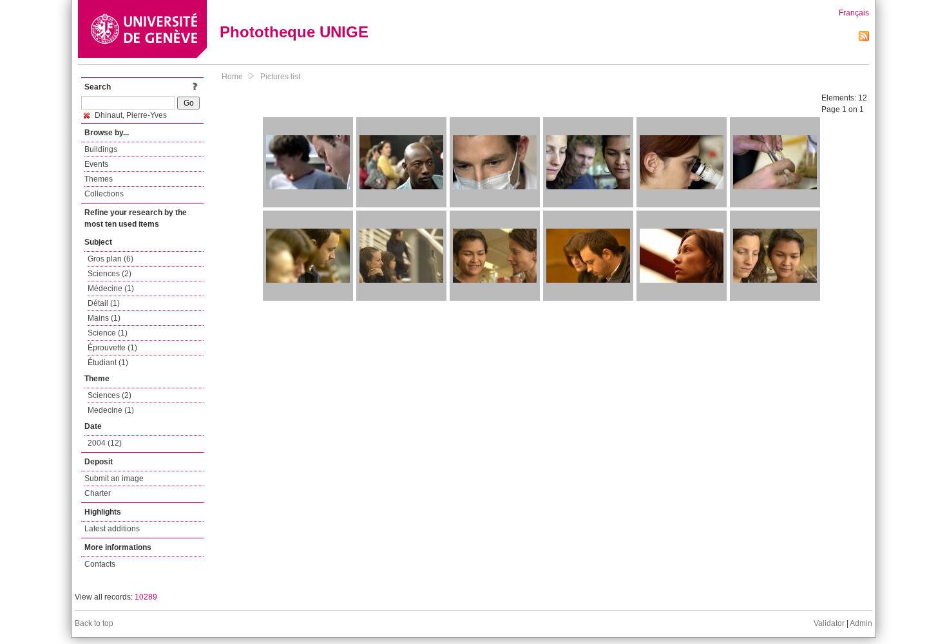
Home (232, 76)
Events (96, 164)
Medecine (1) (111, 410)
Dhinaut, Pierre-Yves (130, 115)
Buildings (100, 149)
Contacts (99, 564)
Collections (104, 193)
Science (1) (108, 332)
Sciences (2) (109, 273)
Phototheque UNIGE (294, 32)
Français (854, 12)
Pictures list (280, 76)
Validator (829, 623)
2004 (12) (105, 443)
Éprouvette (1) (112, 347)
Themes (98, 179)
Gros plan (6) (110, 258)
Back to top (94, 623)
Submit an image (114, 478)
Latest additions (112, 528)
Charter (97, 493)
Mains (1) (104, 318)
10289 (146, 596)
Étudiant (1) (108, 362)
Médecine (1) (111, 288)
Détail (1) (104, 303)
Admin (861, 623)
